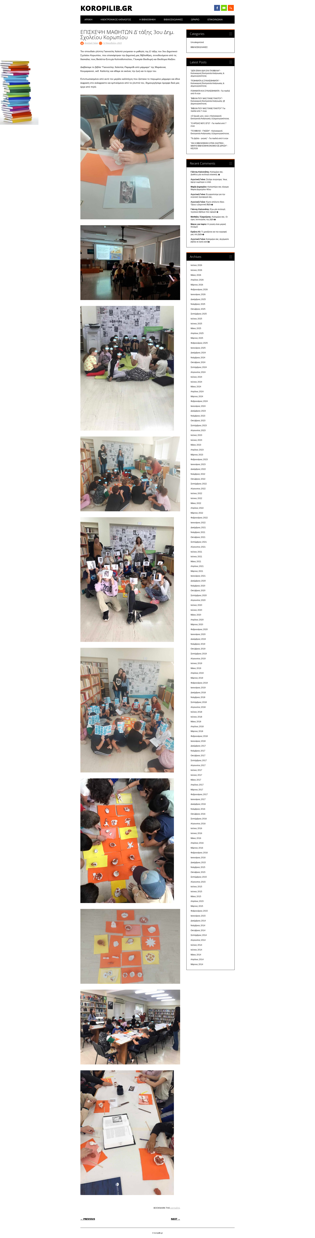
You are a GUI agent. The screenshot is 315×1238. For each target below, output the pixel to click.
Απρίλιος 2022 (197, 508)
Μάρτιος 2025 (197, 338)
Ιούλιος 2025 (196, 319)
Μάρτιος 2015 (197, 906)
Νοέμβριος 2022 (198, 474)
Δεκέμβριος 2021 (198, 527)
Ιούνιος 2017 (196, 775)
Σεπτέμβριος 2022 (199, 484)
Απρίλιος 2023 (197, 450)
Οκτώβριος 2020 (198, 590)
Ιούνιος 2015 (196, 891)
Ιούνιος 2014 (196, 950)
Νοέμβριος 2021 (198, 532)
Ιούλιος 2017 (196, 770)
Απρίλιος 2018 (197, 726)
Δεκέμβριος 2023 (198, 411)
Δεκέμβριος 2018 (198, 692)
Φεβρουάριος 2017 (199, 794)
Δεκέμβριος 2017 (198, 746)
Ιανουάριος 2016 (198, 857)
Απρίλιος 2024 (197, 391)
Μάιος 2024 (196, 386)
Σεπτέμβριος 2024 (199, 367)
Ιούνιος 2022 (196, 498)
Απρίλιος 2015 (197, 901)
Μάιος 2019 (196, 668)
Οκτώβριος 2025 (198, 309)
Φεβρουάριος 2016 (199, 853)
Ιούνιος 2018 (196, 717)
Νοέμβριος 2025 (198, 304)
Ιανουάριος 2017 (198, 799)
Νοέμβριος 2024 (198, 357)
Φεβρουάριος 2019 (199, 683)
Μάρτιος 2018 (197, 731)
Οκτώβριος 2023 (198, 420)
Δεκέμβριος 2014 (198, 921)
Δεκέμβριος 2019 (198, 639)
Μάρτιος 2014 (197, 964)
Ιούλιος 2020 (196, 605)
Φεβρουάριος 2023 (199, 459)
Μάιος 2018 (196, 721)
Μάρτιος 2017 (197, 790)
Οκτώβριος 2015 (198, 872)
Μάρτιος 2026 (197, 285)
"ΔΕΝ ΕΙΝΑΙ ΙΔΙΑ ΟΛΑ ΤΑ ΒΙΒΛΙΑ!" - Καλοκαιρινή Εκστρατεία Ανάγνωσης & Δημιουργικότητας (207, 73)
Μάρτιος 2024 (197, 396)
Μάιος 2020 (196, 615)
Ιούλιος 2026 (196, 265)
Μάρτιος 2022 (197, 513)
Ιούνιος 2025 (196, 324)
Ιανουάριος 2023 (198, 464)
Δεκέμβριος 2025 (198, 299)
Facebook (217, 8)
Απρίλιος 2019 (197, 673)
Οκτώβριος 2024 (198, 362)
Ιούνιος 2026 (196, 270)
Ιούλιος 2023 (196, 435)
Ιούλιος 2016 (196, 828)
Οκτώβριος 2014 (198, 930)
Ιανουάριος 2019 (198, 688)
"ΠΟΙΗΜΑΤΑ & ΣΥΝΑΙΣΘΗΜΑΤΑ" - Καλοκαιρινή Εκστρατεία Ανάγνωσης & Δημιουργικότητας (207, 83)
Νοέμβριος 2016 (198, 809)
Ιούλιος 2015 (196, 886)
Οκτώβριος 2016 (198, 814)
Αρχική (88, 19)
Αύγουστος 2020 (198, 600)
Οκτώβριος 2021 (198, 537)
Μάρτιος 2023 (197, 455)
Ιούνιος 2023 (196, 440)
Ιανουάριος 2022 (198, 522)
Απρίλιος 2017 (197, 785)
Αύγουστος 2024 (198, 372)
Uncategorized (197, 42)
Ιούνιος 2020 (196, 610)
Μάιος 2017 (196, 780)
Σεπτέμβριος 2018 (199, 702)
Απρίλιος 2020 (197, 620)
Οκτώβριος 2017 (198, 755)
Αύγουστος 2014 (198, 940)
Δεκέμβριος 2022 (198, 469)
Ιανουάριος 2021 (198, 576)
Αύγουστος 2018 (198, 707)
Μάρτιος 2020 (197, 624)
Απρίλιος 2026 (197, 280)
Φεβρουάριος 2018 (199, 736)
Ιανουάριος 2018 (198, 741)
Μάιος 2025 (196, 328)
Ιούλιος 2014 (196, 945)
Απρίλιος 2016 (197, 843)
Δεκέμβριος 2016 (198, 804)
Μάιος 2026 (196, 275)
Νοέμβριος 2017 (198, 751)
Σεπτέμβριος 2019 (199, 654)
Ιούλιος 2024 (196, 377)
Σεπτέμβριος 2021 (199, 542)
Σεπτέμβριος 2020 (199, 595)
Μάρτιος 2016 (197, 848)
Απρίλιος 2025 (197, 333)
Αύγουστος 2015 (198, 882)
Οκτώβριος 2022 (198, 479)
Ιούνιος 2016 (196, 833)
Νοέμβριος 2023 (198, 416)
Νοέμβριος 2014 (198, 925)
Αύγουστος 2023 (198, 430)
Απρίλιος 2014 (197, 959)
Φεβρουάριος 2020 (199, 629)
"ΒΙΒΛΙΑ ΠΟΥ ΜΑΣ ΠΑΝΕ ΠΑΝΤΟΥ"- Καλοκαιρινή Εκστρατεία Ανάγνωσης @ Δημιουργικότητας (208, 101)
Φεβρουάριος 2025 (199, 343)
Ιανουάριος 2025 (198, 348)
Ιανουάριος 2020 (198, 634)
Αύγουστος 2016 (198, 823)
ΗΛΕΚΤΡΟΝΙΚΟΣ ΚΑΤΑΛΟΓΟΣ (116, 19)
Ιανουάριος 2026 (198, 294)
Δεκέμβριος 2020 (198, 581)
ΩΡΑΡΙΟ (195, 19)
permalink (175, 1207)
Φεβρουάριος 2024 (199, 401)
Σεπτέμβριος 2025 (199, 314)
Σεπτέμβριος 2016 (199, 819)
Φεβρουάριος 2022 (199, 518)
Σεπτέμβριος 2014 (199, 935)
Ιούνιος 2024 (196, 382)
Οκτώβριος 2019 (198, 649)
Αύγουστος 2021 (198, 547)
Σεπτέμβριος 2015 (199, 877)
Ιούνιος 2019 (196, 663)
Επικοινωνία (215, 19)
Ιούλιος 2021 (196, 552)
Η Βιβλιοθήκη (147, 19)
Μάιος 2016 (196, 838)
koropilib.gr (106, 8)
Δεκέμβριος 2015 (198, 862)
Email (224, 8)
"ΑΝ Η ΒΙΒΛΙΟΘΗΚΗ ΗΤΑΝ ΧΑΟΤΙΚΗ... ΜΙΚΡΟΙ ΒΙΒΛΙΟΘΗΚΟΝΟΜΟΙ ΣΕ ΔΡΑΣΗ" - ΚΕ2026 (209, 146)
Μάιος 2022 (196, 503)
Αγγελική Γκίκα (91, 43)
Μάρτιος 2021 (197, 571)
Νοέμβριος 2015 (198, 867)
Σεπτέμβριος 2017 (199, 760)
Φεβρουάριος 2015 (199, 911)
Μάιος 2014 (196, 955)
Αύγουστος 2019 (198, 658)
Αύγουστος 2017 (198, 765)
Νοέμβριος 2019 (198, 644)
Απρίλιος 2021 (197, 566)
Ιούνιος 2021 (196, 556)
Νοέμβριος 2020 (198, 586)
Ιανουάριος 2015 (198, 916)
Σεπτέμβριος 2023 (199, 425)
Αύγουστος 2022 (198, 489)
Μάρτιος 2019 (197, 678)
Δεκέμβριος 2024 (198, 353)
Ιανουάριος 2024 (198, 406)
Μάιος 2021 (196, 561)
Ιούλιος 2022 (196, 493)
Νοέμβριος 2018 (198, 697)
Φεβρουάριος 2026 (199, 289)
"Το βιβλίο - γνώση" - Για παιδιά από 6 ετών (209, 138)
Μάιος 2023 (196, 445)
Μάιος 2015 (196, 896)
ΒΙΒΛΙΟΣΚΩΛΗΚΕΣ (173, 19)
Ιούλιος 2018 (196, 712)
